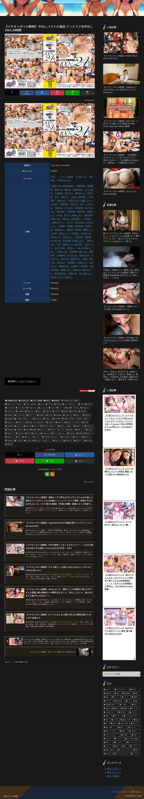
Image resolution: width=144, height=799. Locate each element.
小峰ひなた (62, 200)
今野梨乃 (75, 233)
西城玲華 (10, 441)
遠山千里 (28, 441)
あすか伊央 (60, 248)
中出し (54, 177)
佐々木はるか (21, 415)
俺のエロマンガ (114, 772)
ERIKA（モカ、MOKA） (62, 277)
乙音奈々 (75, 266)
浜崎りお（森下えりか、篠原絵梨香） (62, 430)
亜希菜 (78, 230)
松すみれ (69, 208)
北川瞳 (54, 233)
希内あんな (80, 193)
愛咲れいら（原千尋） (73, 244)
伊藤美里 (64, 204)
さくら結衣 (21, 408)
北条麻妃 (59, 193)
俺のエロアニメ (114, 769)
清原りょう (64, 233)
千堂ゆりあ (68, 415)
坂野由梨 (81, 186)
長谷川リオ (79, 441)
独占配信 (56, 400)
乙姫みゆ (79, 237)
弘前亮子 (81, 211)
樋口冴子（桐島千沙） (71, 259)
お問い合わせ (136, 792)
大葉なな (61, 263)
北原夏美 (71, 263)
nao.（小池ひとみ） (70, 404)
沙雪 (59, 244)
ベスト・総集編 (66, 177)
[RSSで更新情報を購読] (52, 474)
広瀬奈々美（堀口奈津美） (63, 186)
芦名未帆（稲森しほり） (74, 241)
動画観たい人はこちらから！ (22, 381)
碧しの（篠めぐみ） (73, 215)
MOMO (84, 266)
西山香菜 (88, 215)
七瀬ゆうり (82, 263)
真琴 (85, 259)
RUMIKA (59, 208)
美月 (57, 197)
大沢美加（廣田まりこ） (24, 419)
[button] (87, 92)
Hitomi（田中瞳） (79, 197)
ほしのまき (72, 255)
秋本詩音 (61, 211)
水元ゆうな (86, 233)
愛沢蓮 (70, 230)
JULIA (59, 215)
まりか (70, 222)
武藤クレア (79, 426)
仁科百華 (71, 211)
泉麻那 (62, 226)
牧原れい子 (56, 237)
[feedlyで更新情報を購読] (47, 474)
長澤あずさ (78, 190)
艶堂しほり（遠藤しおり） (81, 200)
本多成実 (79, 208)
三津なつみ (62, 252)
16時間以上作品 (64, 180)
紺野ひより (88, 230)
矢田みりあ (84, 255)
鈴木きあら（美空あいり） (43, 441)
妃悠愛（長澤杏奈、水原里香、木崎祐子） (77, 419)
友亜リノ (65, 197)
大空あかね (56, 241)
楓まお (68, 190)
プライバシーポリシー (121, 792)
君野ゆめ (73, 273)
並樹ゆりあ (64, 266)
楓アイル (83, 252)
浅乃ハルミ (43, 430)
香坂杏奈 (55, 270)
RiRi (91, 266)
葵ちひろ (69, 193)
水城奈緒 (61, 255)
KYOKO (54, 204)
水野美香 (19, 430)
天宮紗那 (57, 419)
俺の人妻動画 (113, 776)
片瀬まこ (71, 248)
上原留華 (73, 252)
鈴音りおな (56, 219)
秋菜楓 (88, 237)
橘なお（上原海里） (72, 219)
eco (81, 204)
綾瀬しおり (66, 270)
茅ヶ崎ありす (85, 273)
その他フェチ (81, 177)
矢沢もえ (74, 204)
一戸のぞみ (75, 408)
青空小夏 (89, 441)
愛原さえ (59, 190)
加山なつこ (68, 237)
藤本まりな (87, 437)
